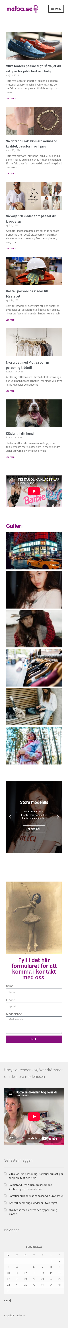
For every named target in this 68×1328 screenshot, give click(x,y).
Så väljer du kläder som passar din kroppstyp (36, 1196)
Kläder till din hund (20, 433)
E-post (10, 1000)
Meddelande (14, 1014)
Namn (9, 986)
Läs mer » (11, 98)
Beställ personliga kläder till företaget (33, 1203)
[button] (10, 816)
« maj (7, 1300)
